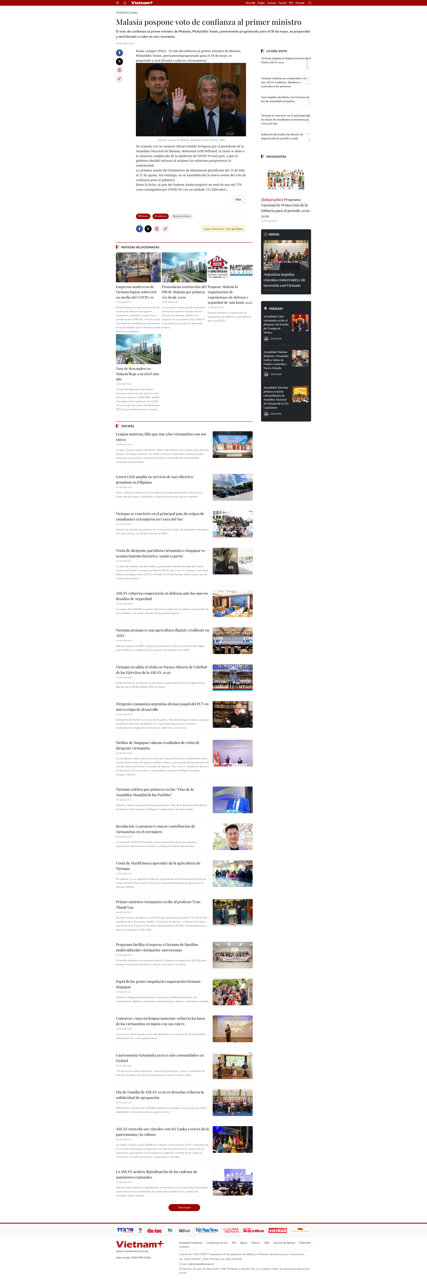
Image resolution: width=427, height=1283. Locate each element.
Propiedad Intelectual (190, 1242)
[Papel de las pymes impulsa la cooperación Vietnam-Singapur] (233, 992)
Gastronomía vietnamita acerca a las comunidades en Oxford (160, 1058)
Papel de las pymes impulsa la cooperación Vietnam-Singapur (159, 984)
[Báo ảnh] (278, 1230)
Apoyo (243, 1242)
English (261, 2)
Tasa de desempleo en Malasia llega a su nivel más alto (137, 373)
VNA (266, 1242)
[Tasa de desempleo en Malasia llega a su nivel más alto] (138, 349)
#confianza (161, 216)
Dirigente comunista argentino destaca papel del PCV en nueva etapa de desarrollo (162, 706)
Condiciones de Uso (217, 1242)
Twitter (119, 61)
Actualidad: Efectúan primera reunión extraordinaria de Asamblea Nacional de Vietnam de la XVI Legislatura (276, 397)
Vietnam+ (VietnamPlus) (142, 2)
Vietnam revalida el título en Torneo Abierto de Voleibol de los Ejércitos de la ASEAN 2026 (161, 669)
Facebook (119, 52)
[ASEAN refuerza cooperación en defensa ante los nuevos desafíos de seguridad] (233, 603)
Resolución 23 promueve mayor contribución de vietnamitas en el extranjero (155, 829)
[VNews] (140, 1230)
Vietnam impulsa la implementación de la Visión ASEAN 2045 (286, 60)
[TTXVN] (125, 1230)
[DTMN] (253, 1230)
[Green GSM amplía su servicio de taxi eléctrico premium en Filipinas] (233, 487)
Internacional (127, 13)
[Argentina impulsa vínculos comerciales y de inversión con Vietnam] (286, 255)
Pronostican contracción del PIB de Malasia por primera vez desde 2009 (184, 291)
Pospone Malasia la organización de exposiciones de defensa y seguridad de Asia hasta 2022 (230, 294)
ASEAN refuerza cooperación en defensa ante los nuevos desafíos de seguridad (162, 596)
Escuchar (276, 338)
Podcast (276, 309)
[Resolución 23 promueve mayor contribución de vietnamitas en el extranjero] (233, 836)
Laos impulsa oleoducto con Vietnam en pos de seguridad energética (285, 99)
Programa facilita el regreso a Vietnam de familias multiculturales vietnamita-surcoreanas (157, 947)
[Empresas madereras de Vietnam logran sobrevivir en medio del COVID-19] (138, 267)
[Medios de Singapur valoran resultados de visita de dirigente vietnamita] (233, 753)
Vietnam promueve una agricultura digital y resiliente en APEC (162, 632)
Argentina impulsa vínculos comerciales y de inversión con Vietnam (284, 280)
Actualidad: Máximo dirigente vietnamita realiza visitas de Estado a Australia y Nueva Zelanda (276, 360)
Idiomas (255, 1242)
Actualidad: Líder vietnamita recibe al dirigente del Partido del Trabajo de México (276, 324)
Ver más (127, 426)
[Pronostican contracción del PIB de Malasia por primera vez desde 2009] (184, 267)
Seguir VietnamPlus (214, 228)
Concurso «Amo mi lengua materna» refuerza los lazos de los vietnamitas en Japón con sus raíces (160, 1021)
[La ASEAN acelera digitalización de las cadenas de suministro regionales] (233, 1182)
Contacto (184, 1246)
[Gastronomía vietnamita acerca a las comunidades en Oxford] (233, 1065)
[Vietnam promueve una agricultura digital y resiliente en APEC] (233, 640)
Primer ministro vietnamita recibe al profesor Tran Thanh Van (158, 904)
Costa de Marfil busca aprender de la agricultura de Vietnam (158, 865)
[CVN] (230, 1230)
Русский (300, 3)
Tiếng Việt (250, 2)
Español (283, 2)
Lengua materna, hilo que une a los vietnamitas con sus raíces (161, 436)
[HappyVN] (300, 1230)
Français (271, 2)
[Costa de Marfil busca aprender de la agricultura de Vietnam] (233, 873)
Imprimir (119, 70)
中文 (291, 3)
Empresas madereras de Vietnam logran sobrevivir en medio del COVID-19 (136, 291)
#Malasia (143, 216)
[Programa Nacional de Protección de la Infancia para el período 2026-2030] (286, 178)
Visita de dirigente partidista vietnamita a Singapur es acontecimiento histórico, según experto (160, 553)
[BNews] (170, 1230)
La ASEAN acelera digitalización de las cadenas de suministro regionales (156, 1174)
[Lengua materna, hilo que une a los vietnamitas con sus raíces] (233, 444)
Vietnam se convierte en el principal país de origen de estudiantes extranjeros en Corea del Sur (160, 516)
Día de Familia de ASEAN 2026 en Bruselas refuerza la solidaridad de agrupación (160, 1094)
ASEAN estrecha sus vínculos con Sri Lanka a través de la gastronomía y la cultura (162, 1131)
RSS (234, 1242)
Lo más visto (276, 51)
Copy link (119, 78)
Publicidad (305, 1242)
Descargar (184, 1207)
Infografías (276, 157)
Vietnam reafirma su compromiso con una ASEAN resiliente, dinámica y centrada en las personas (284, 82)
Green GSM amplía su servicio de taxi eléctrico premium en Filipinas (154, 479)
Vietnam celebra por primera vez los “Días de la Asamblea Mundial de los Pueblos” (154, 792)
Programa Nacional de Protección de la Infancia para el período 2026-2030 (286, 207)
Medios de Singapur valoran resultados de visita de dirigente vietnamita (157, 745)
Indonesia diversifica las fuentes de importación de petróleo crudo (282, 136)
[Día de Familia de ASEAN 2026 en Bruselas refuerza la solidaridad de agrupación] (233, 1102)
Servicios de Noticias (284, 1242)
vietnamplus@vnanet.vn (201, 1263)
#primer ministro (182, 216)
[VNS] (206, 1230)
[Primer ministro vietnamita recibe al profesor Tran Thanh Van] (233, 912)
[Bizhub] (184, 1230)
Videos (274, 234)
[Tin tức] (154, 1230)
